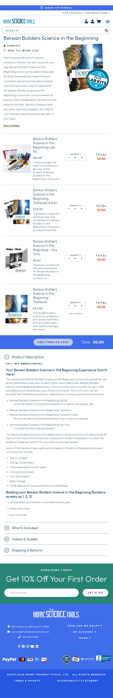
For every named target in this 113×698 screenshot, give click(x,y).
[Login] (93, 22)
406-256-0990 (30, 637)
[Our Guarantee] (67, 659)
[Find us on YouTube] (32, 646)
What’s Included (25, 528)
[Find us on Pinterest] (23, 646)
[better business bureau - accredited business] (103, 658)
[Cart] (99, 21)
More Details (12, 125)
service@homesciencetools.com (30, 631)
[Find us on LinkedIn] (37, 646)
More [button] (83, 638)
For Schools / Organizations (86, 13)
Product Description (28, 357)
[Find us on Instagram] (27, 646)
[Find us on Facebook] (19, 646)
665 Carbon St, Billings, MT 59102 (30, 626)
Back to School (58, 7)
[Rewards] (86, 22)
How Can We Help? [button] (83, 625)
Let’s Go (95, 592)
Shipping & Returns (27, 550)
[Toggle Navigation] (108, 21)
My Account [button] (83, 631)
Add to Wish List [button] (23, 50)
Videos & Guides (25, 539)
